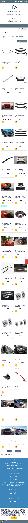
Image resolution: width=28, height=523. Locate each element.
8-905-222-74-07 (10, 16)
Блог (13, 481)
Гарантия (14, 479)
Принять (14, 517)
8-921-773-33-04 (21, 20)
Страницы (3, 1)
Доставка (14, 476)
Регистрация (24, 1)
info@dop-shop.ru (16, 465)
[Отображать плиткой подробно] (20, 41)
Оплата (14, 478)
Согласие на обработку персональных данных (13, 484)
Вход (17, 1)
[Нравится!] (12, 68)
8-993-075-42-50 (17, 21)
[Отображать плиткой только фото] (22, 41)
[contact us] (26, 261)
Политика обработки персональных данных (13, 482)
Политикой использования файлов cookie (10, 513)
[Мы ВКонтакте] (11, 501)
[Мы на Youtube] (15, 501)
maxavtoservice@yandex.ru (16, 468)
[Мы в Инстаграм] (13, 501)
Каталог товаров (14, 25)
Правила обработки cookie (13, 485)
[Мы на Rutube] (17, 501)
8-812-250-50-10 (10, 14)
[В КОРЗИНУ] (3, 67)
